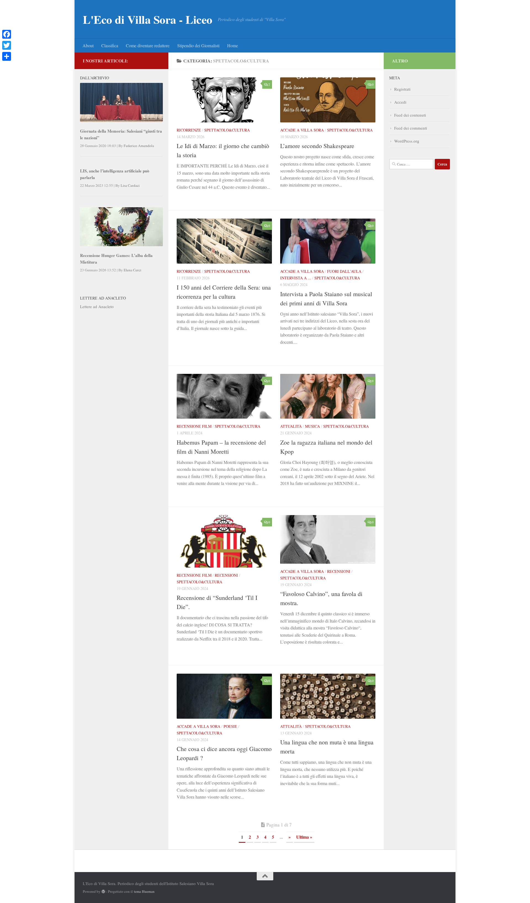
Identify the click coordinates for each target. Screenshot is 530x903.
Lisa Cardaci (130, 185)
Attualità (291, 426)
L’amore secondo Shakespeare (317, 146)
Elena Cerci (132, 269)
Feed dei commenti (410, 128)
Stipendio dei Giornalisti (198, 45)
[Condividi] (6, 56)
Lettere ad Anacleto (97, 306)
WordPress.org (406, 141)
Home (232, 45)
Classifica (109, 45)
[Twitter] (6, 45)
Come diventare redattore (147, 45)
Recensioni (226, 575)
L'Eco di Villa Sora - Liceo (147, 19)
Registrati (402, 89)
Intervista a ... (295, 277)
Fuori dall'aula (344, 271)
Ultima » (304, 837)
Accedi (400, 102)
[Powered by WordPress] (103, 891)
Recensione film (194, 426)
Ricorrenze (189, 130)
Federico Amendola (139, 145)
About (88, 45)
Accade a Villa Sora (302, 130)
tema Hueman (144, 891)
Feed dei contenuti (410, 115)
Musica (312, 426)
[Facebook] (6, 34)
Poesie (230, 726)
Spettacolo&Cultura (227, 130)
